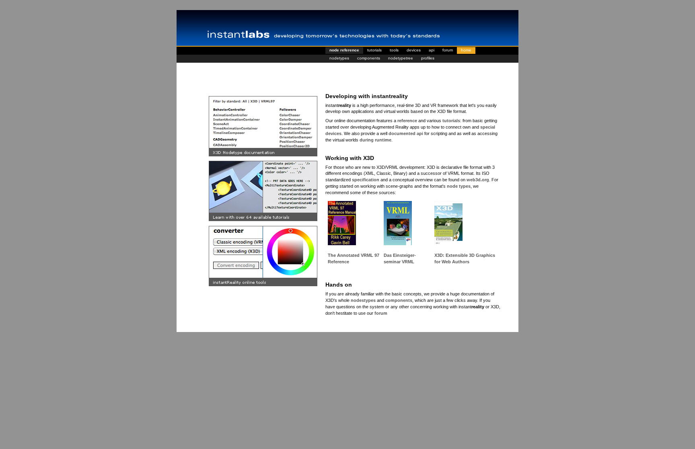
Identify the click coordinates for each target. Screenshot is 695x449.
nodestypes (363, 300)
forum (447, 50)
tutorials (374, 50)
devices (414, 50)
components (368, 58)
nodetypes (339, 58)
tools (394, 50)
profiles (427, 58)
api (431, 50)
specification (365, 179)
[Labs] (347, 28)
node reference (344, 50)
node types (459, 186)
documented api (406, 133)
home (466, 50)
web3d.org (478, 179)
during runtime (375, 139)
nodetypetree (400, 58)
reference (407, 120)
